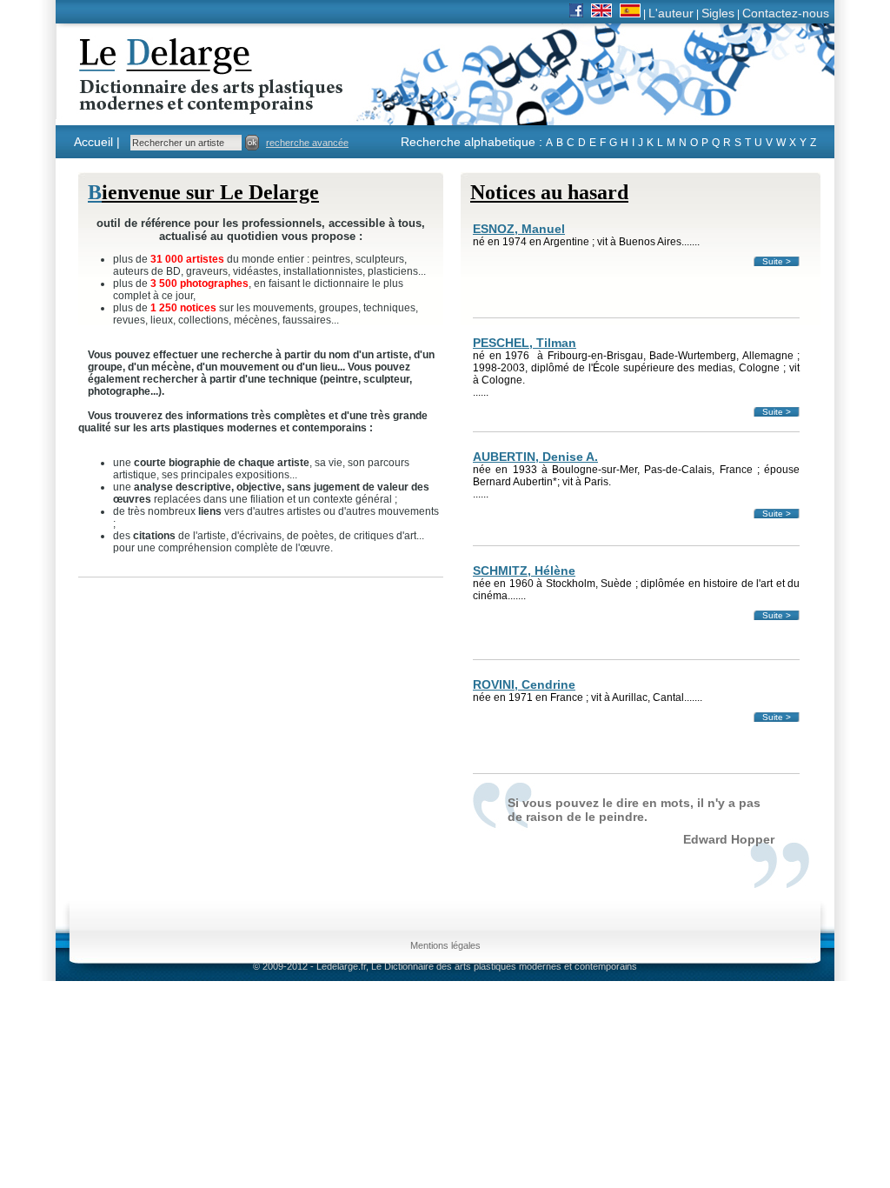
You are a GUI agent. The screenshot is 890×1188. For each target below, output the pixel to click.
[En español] (630, 13)
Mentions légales (445, 945)
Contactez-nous (785, 13)
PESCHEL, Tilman (524, 343)
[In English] (601, 13)
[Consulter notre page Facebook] (576, 13)
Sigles (717, 13)
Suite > (776, 261)
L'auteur (671, 13)
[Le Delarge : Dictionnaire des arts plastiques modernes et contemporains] (157, 103)
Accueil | (97, 142)
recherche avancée (307, 142)
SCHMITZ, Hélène (524, 570)
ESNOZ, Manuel (519, 229)
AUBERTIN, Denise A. (535, 457)
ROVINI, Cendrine (524, 684)
